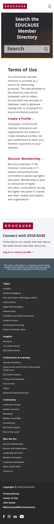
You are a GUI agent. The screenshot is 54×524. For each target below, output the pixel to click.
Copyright (8, 487)
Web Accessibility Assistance (19, 507)
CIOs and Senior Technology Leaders (20, 298)
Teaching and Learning (13, 325)
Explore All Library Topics (14, 329)
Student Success (10, 320)
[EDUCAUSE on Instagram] (9, 516)
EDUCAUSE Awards (11, 427)
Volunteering (9, 423)
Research (7, 341)
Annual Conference (12, 362)
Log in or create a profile (17, 252)
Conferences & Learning (16, 358)
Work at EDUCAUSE (12, 466)
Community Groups (12, 405)
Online (6, 388)
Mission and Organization (15, 448)
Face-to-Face (9, 384)
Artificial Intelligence (12, 293)
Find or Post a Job (11, 432)
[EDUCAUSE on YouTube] (22, 516)
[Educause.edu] (18, 226)
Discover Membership (24, 159)
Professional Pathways (13, 379)
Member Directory (11, 409)
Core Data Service (11, 346)
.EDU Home (9, 503)
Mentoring (7, 414)
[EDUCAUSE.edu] (15, 6)
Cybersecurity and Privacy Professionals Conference (21, 369)
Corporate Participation (13, 462)
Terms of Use (10, 498)
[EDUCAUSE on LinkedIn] (15, 516)
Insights (7, 337)
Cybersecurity (9, 302)
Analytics (7, 289)
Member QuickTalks (12, 418)
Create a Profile (19, 119)
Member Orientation (12, 457)
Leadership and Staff (13, 453)
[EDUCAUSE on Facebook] (4, 516)
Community (9, 400)
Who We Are (9, 439)
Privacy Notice (11, 494)
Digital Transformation (13, 307)
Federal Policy (9, 311)
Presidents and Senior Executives (18, 316)
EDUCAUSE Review (11, 350)
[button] (49, 6)
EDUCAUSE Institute (12, 375)
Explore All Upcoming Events (16, 393)
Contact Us (8, 471)
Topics (6, 284)
